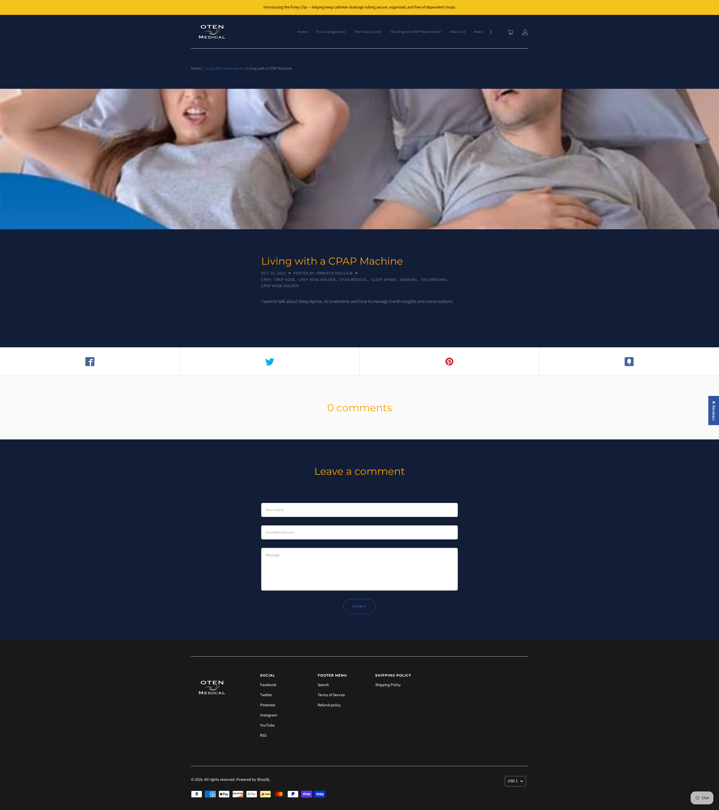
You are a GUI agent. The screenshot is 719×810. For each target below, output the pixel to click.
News (478, 32)
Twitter (266, 695)
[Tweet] (270, 361)
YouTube (267, 725)
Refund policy (329, 705)
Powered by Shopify (253, 779)
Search (323, 685)
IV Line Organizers (331, 32)
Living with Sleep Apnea (224, 68)
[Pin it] (449, 361)
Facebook (268, 685)
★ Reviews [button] (714, 410)
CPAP (265, 280)
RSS (263, 735)
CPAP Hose (284, 280)
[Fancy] (629, 361)
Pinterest (267, 705)
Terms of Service (331, 695)
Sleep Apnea (383, 280)
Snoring (408, 280)
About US (458, 32)
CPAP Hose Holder (317, 280)
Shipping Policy (388, 685)
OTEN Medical (353, 280)
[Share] (90, 361)
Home (303, 32)
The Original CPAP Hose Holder (416, 32)
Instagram (268, 715)
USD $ (513, 781)
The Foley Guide (367, 32)
